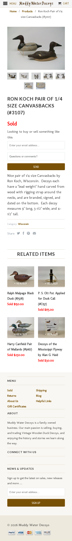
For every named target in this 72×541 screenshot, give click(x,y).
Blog (38, 395)
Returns (11, 395)
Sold (9, 390)
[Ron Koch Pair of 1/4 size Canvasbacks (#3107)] (36, 48)
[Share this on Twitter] (18, 233)
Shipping (41, 390)
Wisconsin (23, 224)
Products (27, 11)
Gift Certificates (16, 406)
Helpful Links (43, 401)
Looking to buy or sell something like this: (33, 134)
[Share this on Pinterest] (28, 233)
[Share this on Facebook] (23, 233)
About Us (12, 401)
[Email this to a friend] (34, 233)
